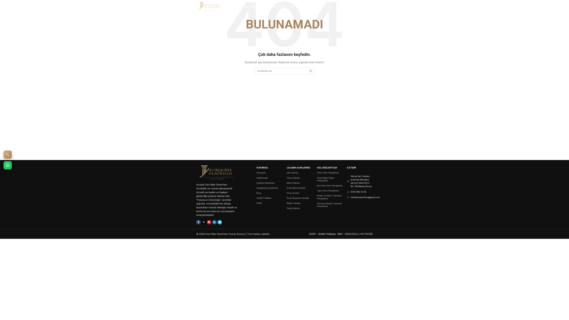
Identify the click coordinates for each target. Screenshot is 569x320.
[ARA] (310, 71)
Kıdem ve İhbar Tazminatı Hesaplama (329, 197)
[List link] (360, 181)
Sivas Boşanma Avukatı (298, 198)
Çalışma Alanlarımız (265, 183)
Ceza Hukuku (293, 178)
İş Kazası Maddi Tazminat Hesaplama (329, 204)
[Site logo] (209, 6)
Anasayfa (261, 172)
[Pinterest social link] (209, 222)
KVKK (259, 203)
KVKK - (313, 233)
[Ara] (371, 7)
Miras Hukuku (293, 183)
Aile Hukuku (292, 172)
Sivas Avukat (293, 193)
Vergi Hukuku (293, 208)
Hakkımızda (262, 178)
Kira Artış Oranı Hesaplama (330, 185)
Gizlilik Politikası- (327, 233)
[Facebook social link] (198, 222)
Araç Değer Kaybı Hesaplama (325, 179)
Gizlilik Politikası (264, 198)
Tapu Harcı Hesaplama (328, 190)
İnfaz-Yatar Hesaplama (328, 172)
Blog (258, 193)
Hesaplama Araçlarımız (267, 188)
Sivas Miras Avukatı (296, 188)
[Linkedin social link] (214, 222)
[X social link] (204, 222)
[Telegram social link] (220, 222)
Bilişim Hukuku (294, 203)
